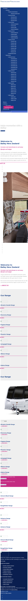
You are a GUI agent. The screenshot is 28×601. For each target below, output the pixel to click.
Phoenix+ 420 (13, 41)
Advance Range (11, 70)
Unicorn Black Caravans (8, 569)
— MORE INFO (4, 426)
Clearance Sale (8, 107)
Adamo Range (11, 95)
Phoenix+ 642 (13, 44)
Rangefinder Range (12, 53)
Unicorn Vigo (13, 25)
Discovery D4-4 (14, 20)
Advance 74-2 (13, 74)
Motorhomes (8, 55)
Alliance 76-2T (13, 89)
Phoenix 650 (13, 50)
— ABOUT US (5, 285)
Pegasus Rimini (14, 34)
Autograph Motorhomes (8, 579)
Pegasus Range (11, 30)
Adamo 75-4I (13, 100)
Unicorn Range (11, 22)
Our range (3, 130)
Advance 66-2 (13, 72)
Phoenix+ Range (11, 39)
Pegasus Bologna (14, 37)
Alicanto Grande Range (12, 11)
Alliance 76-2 (13, 88)
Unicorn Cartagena (14, 23)
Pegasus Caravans (7, 571)
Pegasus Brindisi (14, 36)
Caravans (8, 10)
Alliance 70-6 (13, 93)
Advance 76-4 (13, 79)
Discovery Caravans (7, 567)
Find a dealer (8, 105)
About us (5, 102)
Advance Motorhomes (8, 580)
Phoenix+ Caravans (7, 572)
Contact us (5, 103)
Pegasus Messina (14, 32)
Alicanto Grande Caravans (8, 565)
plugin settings (14, 589)
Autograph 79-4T (14, 67)
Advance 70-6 (13, 81)
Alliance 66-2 (13, 86)
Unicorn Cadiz (13, 27)
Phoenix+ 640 (13, 46)
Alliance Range (11, 83)
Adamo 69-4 (13, 96)
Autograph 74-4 (14, 62)
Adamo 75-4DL (14, 98)
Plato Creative (8, 593)
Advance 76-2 (13, 77)
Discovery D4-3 (14, 18)
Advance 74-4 (13, 76)
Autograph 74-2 (14, 60)
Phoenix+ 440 (13, 43)
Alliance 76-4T (13, 91)
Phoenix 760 (13, 51)
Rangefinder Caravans (7, 574)
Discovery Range (11, 15)
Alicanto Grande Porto (15, 13)
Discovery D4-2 (14, 17)
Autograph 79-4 (14, 63)
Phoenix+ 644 (13, 48)
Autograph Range (11, 56)
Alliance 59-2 (13, 84)
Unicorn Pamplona (14, 29)
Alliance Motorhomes (7, 582)
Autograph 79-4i (14, 65)
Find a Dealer (4, 478)
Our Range (5, 8)
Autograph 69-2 (14, 58)
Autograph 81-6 (14, 69)
